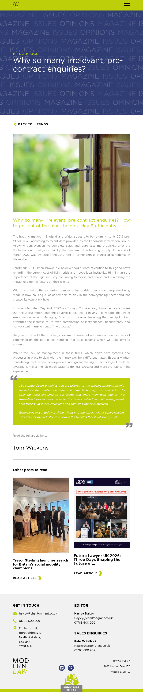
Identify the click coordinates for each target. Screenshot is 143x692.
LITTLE (126, 672)
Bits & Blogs (25, 54)
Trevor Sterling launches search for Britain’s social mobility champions (40, 564)
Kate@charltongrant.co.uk (92, 645)
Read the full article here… (30, 435)
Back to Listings (33, 124)
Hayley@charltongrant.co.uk (93, 618)
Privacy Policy (121, 661)
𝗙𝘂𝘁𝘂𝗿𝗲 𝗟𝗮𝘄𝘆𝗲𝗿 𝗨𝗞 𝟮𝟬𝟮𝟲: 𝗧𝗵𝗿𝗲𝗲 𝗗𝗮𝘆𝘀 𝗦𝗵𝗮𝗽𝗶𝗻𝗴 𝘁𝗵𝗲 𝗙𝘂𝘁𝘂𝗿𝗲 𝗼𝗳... (97, 560)
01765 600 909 (84, 622)
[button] (127, 5)
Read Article (25, 578)
